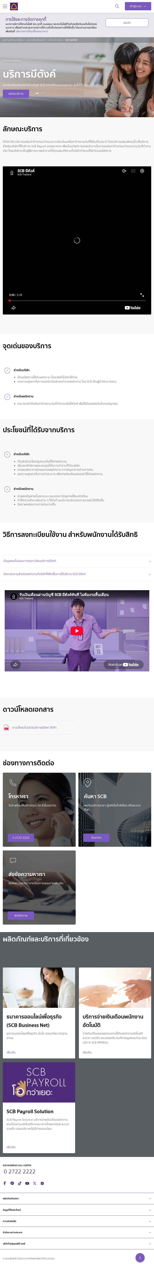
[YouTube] (27, 1183)
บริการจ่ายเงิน (55, 40)
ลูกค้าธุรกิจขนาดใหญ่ (13, 40)
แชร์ (42, 93)
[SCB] (14, 6)
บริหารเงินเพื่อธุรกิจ (35, 40)
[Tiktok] (20, 1183)
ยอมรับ (127, 23)
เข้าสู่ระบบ (135, 6)
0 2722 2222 (21, 837)
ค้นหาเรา (96, 837)
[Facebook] (5, 1183)
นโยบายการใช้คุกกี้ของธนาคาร (32, 31)
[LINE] (12, 1183)
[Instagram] (42, 1183)
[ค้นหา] (117, 6)
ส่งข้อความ (21, 915)
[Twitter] (35, 1183)
